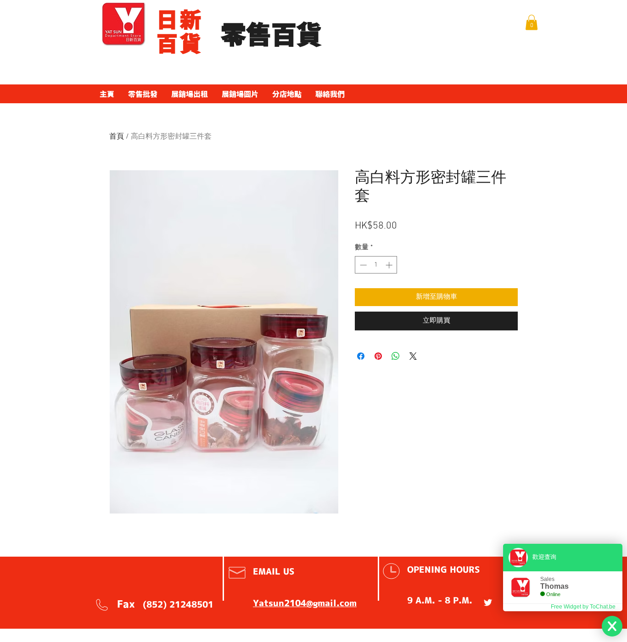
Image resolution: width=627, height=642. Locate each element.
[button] (531, 22)
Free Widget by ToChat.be (583, 606)
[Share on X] (413, 356)
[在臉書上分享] (360, 356)
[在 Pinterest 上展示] (378, 356)
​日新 (180, 19)
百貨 (180, 43)
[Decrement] (362, 265)
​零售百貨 (271, 35)
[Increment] (390, 265)
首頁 (116, 136)
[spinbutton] (376, 265)
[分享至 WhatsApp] (395, 356)
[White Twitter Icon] (487, 602)
